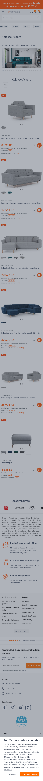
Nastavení (11, 774)
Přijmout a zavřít (29, 774)
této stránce (8, 770)
